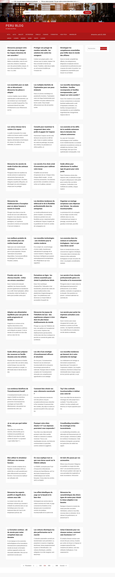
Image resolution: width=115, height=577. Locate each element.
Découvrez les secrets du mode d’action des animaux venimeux (17, 166)
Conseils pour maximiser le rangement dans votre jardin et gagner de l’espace (44, 129)
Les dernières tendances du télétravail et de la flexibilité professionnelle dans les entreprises (44, 205)
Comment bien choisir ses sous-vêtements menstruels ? (44, 391)
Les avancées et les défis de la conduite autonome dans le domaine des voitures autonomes (69, 131)
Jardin (9, 38)
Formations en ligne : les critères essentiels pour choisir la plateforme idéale (44, 278)
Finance (45, 34)
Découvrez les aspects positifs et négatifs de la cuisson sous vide (16, 495)
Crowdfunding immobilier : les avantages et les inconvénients (70, 426)
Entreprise (29, 34)
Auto (14, 34)
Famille (38, 34)
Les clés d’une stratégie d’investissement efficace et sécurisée (43, 354)
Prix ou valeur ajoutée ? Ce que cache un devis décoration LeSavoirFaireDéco (53, 1)
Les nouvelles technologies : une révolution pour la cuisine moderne (44, 240)
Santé (36, 38)
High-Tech (63, 34)
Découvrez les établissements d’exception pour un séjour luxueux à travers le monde (17, 205)
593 (40, 565)
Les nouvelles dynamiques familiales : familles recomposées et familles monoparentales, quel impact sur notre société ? (70, 90)
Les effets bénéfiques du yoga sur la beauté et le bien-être (43, 495)
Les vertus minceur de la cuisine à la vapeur (16, 128)
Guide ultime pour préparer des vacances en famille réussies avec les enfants (17, 354)
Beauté (21, 34)
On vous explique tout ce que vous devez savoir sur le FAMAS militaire (44, 460)
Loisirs (16, 38)
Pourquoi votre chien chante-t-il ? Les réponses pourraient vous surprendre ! (44, 426)
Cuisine (42, 38)
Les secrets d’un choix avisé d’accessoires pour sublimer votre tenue (44, 166)
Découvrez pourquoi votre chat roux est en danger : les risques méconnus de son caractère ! (17, 52)
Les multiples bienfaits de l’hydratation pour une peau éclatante (44, 87)
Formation (54, 34)
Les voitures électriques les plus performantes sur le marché (44, 532)
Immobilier (72, 34)
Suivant (62, 565)
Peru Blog (15, 25)
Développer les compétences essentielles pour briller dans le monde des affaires (70, 52)
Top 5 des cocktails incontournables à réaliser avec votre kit (70, 391)
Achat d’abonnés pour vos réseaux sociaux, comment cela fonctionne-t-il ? (70, 532)
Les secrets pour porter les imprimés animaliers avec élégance (70, 314)
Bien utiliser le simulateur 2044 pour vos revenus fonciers (17, 460)
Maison (23, 38)
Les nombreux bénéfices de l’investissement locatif (17, 389)
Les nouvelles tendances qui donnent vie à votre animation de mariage (69, 354)
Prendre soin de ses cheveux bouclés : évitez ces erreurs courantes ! (16, 278)
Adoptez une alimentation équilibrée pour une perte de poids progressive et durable (17, 316)
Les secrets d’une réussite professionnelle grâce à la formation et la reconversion (70, 278)
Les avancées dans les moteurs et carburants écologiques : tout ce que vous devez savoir (69, 242)
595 (49, 565)
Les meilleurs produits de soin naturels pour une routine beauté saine (16, 240)
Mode (30, 38)
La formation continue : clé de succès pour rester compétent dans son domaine (17, 534)
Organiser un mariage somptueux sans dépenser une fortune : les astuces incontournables (70, 205)
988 (57, 565)
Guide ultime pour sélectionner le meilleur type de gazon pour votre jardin (69, 168)
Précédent (28, 565)
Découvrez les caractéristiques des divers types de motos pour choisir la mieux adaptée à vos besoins (70, 497)
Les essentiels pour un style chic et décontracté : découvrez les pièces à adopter (17, 89)
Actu (8, 34)
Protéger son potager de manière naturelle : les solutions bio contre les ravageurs (43, 52)
